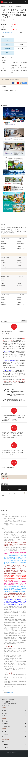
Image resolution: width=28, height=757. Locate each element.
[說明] (24, 493)
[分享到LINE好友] (15, 83)
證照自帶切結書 (7, 726)
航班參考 (7, 79)
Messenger (6, 734)
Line (5, 731)
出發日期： (4, 24)
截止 (21, 32)
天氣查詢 (6, 747)
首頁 (9, 6)
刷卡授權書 (6, 721)
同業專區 (5, 715)
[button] (14, 329)
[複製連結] (21, 83)
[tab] (14, 329)
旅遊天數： (4, 27)
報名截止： (4, 29)
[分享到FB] (13, 83)
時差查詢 (6, 744)
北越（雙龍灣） (18, 6)
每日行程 (12, 79)
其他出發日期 (8, 32)
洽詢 (25, 82)
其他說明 (17, 79)
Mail (5, 736)
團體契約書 (6, 723)
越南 (12, 6)
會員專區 (5, 713)
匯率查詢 (6, 742)
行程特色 (2, 79)
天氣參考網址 (10, 692)
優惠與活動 (6, 710)
